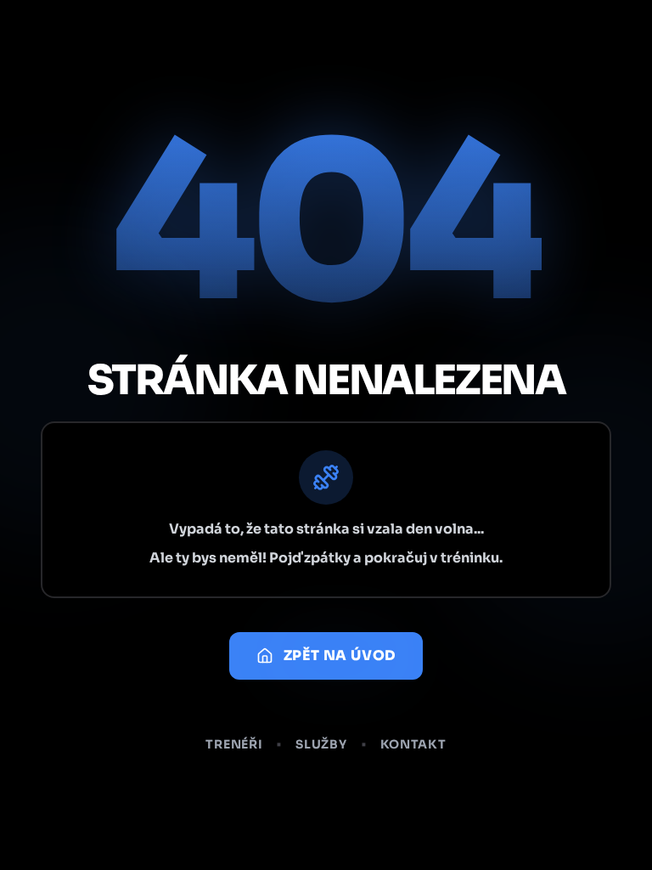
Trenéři (233, 744)
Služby (320, 744)
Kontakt (413, 744)
